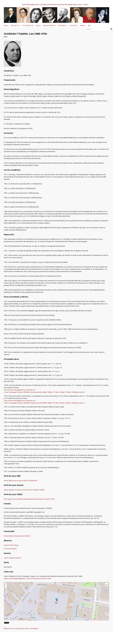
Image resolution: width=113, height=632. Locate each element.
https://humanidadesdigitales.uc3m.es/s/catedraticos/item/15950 (27, 578)
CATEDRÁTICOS (28, 25)
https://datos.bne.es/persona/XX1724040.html (20, 481)
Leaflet (93, 619)
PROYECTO (15, 25)
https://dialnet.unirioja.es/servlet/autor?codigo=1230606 (24, 490)
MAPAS (82, 25)
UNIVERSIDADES (48, 25)
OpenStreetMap (100, 619)
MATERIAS (62, 25)
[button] (56, 599)
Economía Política (10, 549)
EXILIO (38, 25)
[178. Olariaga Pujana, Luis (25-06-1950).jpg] (12, 66)
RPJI (89, 25)
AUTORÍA (73, 25)
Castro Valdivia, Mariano (12, 558)
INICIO (6, 25)
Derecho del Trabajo (11, 545)
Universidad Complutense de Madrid (17, 536)
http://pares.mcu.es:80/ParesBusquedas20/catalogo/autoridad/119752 (29, 499)
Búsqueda (111, 29)
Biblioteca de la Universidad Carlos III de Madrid (21, 628)
